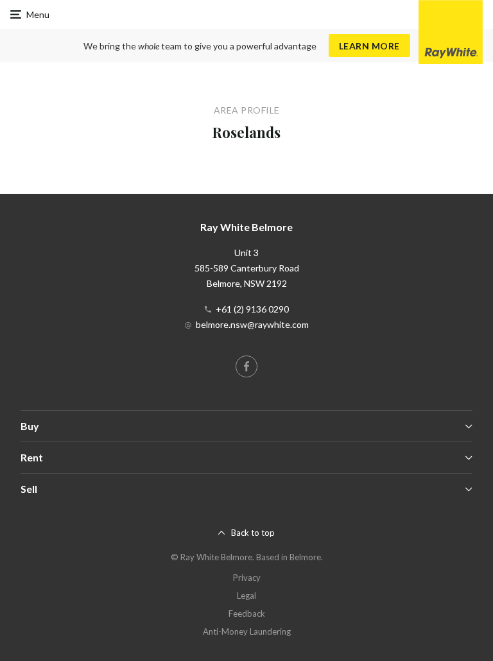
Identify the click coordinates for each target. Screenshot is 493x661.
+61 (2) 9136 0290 (252, 309)
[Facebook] (246, 366)
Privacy (247, 577)
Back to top (253, 533)
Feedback (247, 613)
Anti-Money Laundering (247, 631)
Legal (246, 595)
